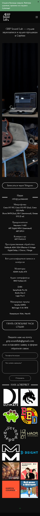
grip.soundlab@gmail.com (20, 341)
